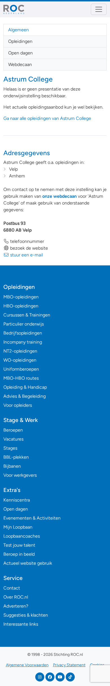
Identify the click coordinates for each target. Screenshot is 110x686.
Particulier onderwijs (23, 324)
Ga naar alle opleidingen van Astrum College (47, 118)
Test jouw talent (19, 545)
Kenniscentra (16, 500)
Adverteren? (15, 606)
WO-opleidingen (19, 360)
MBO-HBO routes (21, 378)
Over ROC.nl (15, 597)
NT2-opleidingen (20, 351)
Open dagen (20, 53)
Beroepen (13, 430)
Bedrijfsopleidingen (22, 333)
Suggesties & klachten (25, 615)
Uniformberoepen (21, 369)
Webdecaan (20, 64)
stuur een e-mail (26, 255)
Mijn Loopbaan (17, 527)
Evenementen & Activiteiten (32, 518)
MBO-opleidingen (21, 297)
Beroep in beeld (19, 554)
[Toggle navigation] (99, 9)
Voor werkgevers (20, 475)
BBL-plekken (16, 457)
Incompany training (22, 342)
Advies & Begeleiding (24, 396)
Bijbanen (12, 466)
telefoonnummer (26, 241)
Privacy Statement (69, 665)
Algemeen (18, 29)
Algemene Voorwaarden (27, 665)
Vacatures (13, 439)
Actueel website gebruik (27, 563)
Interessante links (20, 624)
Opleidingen (20, 41)
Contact (11, 588)
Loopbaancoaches (21, 536)
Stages (10, 448)
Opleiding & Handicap (25, 387)
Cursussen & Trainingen (26, 315)
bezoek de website (28, 248)
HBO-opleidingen (20, 306)
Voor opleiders (17, 405)
